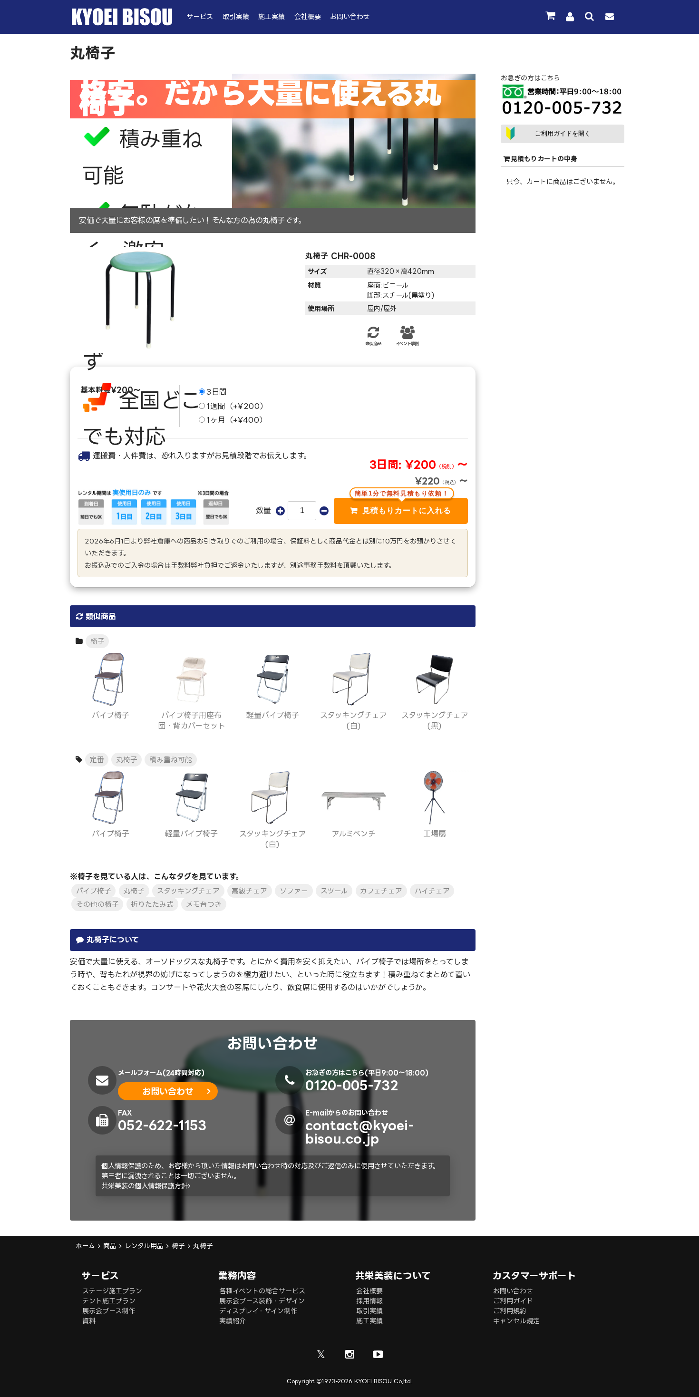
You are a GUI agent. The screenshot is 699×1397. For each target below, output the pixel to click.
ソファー (294, 891)
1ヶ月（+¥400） (236, 420)
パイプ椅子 (93, 891)
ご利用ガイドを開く (563, 133)
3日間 (216, 392)
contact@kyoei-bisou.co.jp (359, 1131)
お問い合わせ (350, 16)
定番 (97, 759)
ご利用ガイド (513, 1300)
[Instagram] (349, 1354)
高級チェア (249, 891)
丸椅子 (126, 759)
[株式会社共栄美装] (122, 23)
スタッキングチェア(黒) (434, 720)
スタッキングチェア (188, 891)
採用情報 (369, 1300)
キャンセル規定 (516, 1320)
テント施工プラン (109, 1300)
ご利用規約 (509, 1310)
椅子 (97, 641)
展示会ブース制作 (108, 1310)
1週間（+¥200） (237, 406)
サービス (199, 16)
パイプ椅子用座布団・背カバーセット (191, 720)
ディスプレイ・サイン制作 (258, 1310)
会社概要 (307, 16)
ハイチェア (432, 891)
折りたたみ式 (152, 904)
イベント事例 (407, 343)
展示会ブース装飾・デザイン (262, 1300)
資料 (89, 1320)
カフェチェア (381, 891)
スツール (334, 891)
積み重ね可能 (170, 759)
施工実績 (271, 16)
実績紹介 (232, 1320)
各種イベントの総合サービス (262, 1290)
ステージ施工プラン (112, 1290)
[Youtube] (378, 1354)
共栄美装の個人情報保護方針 (144, 1185)
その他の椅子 (97, 904)
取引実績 (236, 16)
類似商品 (373, 343)
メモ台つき (204, 904)
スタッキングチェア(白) (353, 720)
